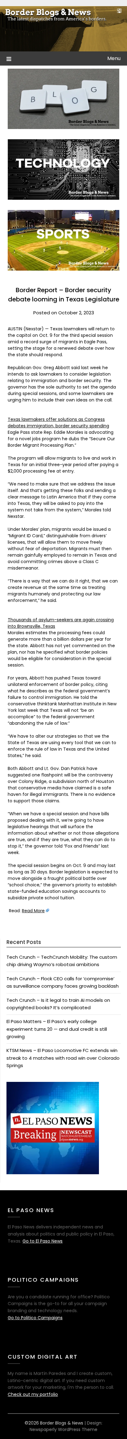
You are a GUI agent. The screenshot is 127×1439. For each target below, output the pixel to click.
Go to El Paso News (43, 1241)
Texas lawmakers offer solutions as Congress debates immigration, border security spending (58, 422)
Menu (114, 58)
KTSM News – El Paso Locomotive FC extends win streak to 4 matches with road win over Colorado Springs (63, 1058)
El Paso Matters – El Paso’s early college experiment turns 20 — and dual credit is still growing (56, 1029)
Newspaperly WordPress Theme (63, 1429)
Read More (33, 911)
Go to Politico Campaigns (35, 1318)
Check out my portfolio (33, 1394)
